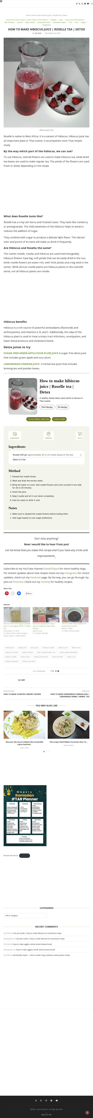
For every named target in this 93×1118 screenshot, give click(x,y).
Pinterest (18, 581)
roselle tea (71, 657)
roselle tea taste (28, 661)
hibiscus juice (63, 648)
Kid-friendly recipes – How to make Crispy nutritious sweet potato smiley (41, 955)
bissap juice (22, 648)
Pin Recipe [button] (62, 407)
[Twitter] (79, 3)
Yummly (45, 581)
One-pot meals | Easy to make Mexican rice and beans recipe (37, 933)
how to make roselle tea (46, 652)
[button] (81, 454)
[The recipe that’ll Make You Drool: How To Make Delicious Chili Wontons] (68, 725)
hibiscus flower (48, 648)
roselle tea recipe (11, 661)
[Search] (92, 3)
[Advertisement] (46, 191)
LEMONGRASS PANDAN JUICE (21, 364)
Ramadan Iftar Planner (11, 856)
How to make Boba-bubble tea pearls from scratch (74, 624)
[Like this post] (53, 671)
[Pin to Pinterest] (58, 671)
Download (24, 856)
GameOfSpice (51, 568)
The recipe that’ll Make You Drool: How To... (69, 742)
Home (28, 15)
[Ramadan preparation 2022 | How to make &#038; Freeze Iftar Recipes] (46, 614)
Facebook (35, 577)
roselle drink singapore (68, 652)
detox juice (35, 648)
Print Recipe (47, 407)
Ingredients (14, 438)
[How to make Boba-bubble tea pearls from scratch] (75, 614)
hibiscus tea (76, 648)
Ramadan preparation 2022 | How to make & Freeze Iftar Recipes (44, 626)
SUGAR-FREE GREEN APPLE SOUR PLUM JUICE (31, 353)
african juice (9, 648)
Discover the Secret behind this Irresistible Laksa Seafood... (24, 743)
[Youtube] (88, 3)
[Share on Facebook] (55, 671)
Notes (80, 438)
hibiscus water (27, 652)
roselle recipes (57, 657)
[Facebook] (76, 3)
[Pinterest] (85, 3)
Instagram (70, 573)
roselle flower (10, 657)
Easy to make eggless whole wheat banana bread (32, 944)
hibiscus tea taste (11, 652)
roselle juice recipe (41, 657)
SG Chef (38, 33)
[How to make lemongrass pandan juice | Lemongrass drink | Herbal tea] (17, 614)
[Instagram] (82, 3)
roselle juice (25, 657)
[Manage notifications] (87, 1113)
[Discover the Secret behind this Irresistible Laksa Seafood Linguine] (24, 725)
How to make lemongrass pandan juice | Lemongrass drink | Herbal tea (17, 626)
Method (48, 438)
